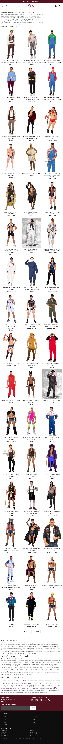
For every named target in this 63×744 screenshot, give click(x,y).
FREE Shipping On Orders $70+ (31, 1)
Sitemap (41, 738)
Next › (37, 631)
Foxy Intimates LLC (10, 738)
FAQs (31, 735)
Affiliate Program (5, 735)
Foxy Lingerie (12, 740)
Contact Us (4, 730)
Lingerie (5, 716)
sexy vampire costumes (20, 683)
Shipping (32, 730)
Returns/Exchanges (35, 733)
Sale (34, 721)
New (34, 719)
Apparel (5, 724)
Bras (5, 719)
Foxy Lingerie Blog (5, 733)
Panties (5, 721)
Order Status (33, 732)
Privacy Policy (19, 738)
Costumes (6, 717)
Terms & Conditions (27, 738)
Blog (34, 722)
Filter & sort (13, 26)
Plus (5, 722)
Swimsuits (35, 716)
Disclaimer (35, 738)
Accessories (36, 717)
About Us (3, 732)
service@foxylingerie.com (14, 702)
